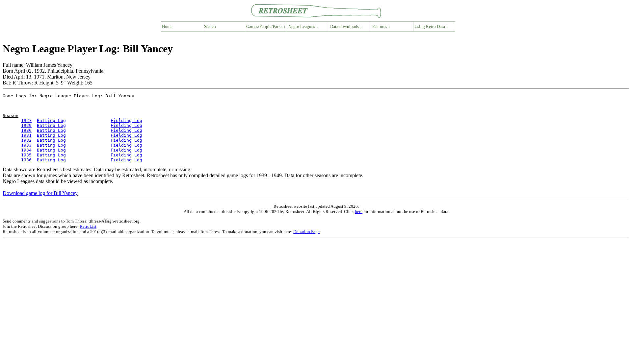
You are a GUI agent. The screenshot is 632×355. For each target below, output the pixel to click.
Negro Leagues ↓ (303, 26)
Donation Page (306, 231)
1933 (26, 145)
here (358, 211)
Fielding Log (126, 120)
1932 (26, 140)
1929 (26, 125)
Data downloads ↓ (346, 26)
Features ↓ (381, 26)
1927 (26, 120)
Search (210, 26)
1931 (26, 135)
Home (167, 26)
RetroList (88, 226)
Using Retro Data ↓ (431, 26)
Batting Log (51, 120)
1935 (26, 155)
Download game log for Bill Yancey (40, 193)
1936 (26, 159)
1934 (26, 150)
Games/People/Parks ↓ (266, 26)
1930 (26, 130)
